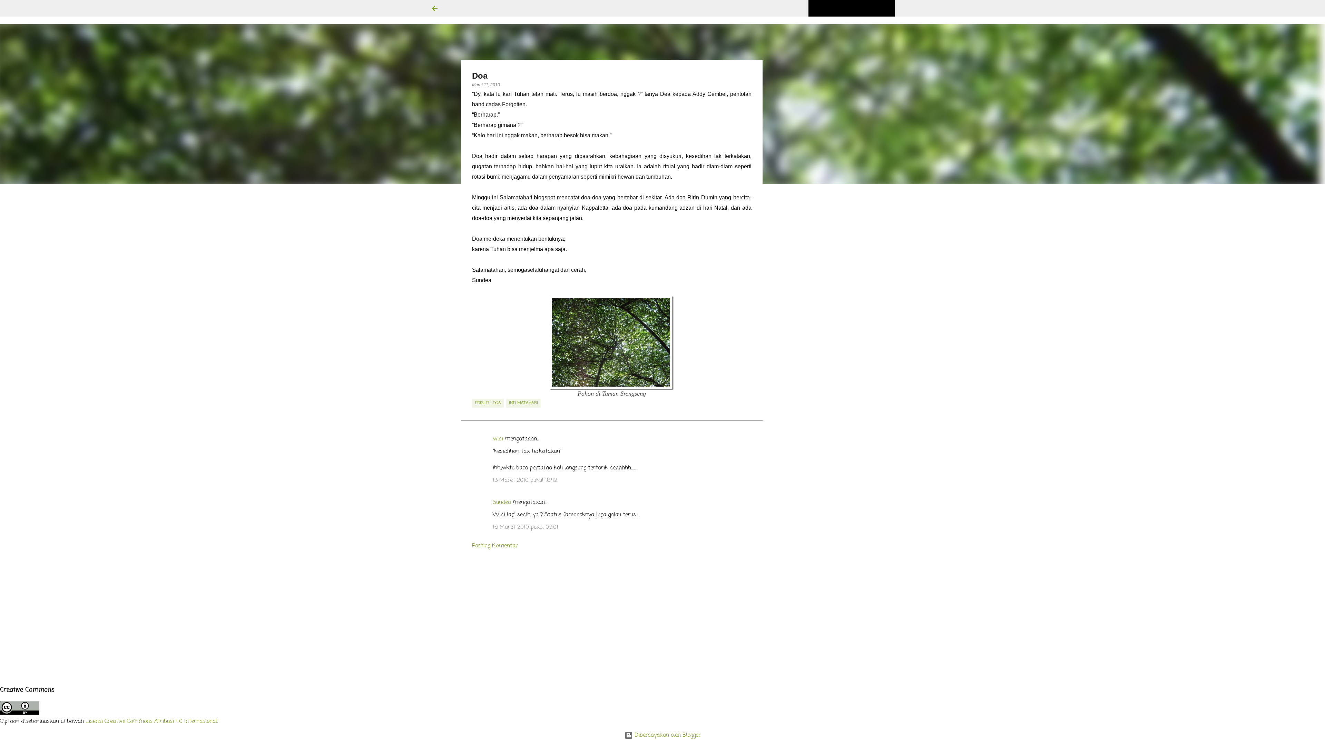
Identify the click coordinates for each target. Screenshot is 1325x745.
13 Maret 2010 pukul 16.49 (525, 480)
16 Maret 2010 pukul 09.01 (525, 527)
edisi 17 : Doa (488, 403)
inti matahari (523, 403)
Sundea (502, 502)
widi (498, 439)
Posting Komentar (495, 546)
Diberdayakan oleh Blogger (667, 735)
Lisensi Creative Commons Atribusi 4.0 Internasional (151, 721)
